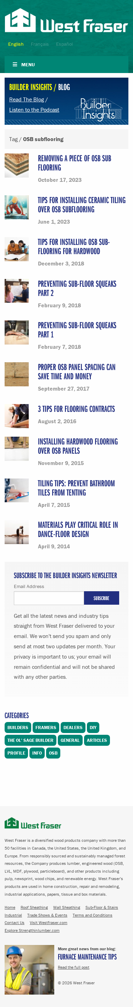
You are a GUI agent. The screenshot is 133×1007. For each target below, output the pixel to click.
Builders (17, 728)
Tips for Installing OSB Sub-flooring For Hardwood (74, 246)
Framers (45, 728)
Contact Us (14, 922)
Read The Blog (26, 99)
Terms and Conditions (92, 915)
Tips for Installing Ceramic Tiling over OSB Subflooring (82, 204)
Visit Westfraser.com (48, 922)
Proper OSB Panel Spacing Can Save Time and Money (77, 371)
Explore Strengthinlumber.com (32, 930)
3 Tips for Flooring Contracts (76, 408)
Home (10, 907)
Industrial (13, 915)
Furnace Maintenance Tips (87, 956)
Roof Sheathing (34, 907)
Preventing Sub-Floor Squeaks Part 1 (77, 329)
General (70, 740)
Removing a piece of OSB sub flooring (74, 162)
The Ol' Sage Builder (30, 740)
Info (37, 753)
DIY (93, 728)
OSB (53, 753)
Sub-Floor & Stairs (101, 907)
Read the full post (73, 967)
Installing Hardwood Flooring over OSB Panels (78, 445)
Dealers (73, 728)
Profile (16, 753)
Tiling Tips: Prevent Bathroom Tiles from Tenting (76, 487)
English (16, 44)
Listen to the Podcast (34, 109)
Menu (28, 64)
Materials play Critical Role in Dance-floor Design (78, 529)
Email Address (29, 586)
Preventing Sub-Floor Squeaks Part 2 (77, 288)
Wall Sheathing (66, 907)
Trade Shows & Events (47, 915)
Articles (97, 740)
